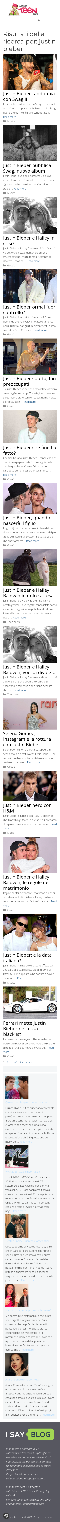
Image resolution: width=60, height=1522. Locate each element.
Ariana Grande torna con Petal (22, 1379)
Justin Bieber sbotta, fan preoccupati (29, 381)
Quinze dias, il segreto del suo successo (27, 1102)
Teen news (13, 622)
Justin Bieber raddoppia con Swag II (29, 96)
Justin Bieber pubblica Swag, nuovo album (27, 168)
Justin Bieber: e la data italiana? (27, 958)
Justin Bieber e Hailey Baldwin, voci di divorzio (29, 669)
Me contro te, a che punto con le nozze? (28, 1310)
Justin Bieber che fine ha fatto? (29, 450)
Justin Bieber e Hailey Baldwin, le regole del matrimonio (26, 882)
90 (16, 1062)
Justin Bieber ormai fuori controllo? (30, 310)
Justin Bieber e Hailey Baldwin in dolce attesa (28, 593)
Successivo (27, 1062)
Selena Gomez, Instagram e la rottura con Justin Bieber (27, 739)
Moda (10, 832)
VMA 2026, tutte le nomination (22, 1171)
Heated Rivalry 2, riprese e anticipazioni (27, 1241)
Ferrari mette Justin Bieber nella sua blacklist (24, 1028)
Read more (9, 117)
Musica (11, 121)
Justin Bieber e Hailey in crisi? (29, 241)
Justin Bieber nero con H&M (27, 808)
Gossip (11, 265)
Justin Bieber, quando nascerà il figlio (26, 520)
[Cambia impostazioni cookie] (6, 1516)
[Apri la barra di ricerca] (39, 20)
